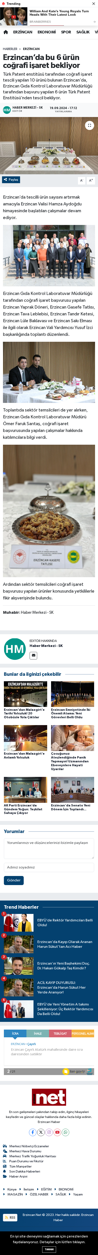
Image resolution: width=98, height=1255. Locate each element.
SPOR (66, 32)
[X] (41, 1132)
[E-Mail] (33, 655)
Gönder (14, 880)
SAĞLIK (82, 32)
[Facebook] (32, 1132)
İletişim (29, 1189)
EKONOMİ (47, 32)
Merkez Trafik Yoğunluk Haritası (32, 1156)
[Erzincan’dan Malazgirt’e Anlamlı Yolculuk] (25, 738)
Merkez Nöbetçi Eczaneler (29, 1146)
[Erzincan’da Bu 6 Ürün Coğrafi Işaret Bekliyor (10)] (49, 255)
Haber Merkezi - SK (46, 646)
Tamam (49, 1249)
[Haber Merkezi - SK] (15, 649)
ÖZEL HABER (39, 1194)
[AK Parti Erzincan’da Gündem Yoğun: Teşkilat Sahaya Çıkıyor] (25, 790)
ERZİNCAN (22, 32)
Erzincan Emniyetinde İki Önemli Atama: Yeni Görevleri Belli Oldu (70, 713)
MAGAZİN (15, 1194)
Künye (12, 1189)
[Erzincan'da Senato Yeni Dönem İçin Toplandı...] (72, 790)
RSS (12, 1217)
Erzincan (31, 49)
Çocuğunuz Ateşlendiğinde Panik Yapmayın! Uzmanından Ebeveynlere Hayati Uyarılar (70, 761)
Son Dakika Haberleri (24, 1171)
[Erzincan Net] (49, 1097)
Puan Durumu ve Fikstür (26, 1161)
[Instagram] (49, 1132)
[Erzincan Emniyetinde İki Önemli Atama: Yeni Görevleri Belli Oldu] (72, 694)
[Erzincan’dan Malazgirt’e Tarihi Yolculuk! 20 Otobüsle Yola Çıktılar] (25, 694)
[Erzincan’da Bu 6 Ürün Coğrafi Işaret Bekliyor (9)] (49, 372)
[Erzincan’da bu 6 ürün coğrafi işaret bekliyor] (49, 145)
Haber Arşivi (18, 1176)
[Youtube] (57, 1132)
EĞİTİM (46, 1189)
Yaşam (78, 1194)
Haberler (10, 49)
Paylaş (13, 179)
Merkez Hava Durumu (25, 1151)
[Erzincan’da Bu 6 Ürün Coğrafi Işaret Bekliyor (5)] (49, 510)
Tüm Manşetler (20, 1166)
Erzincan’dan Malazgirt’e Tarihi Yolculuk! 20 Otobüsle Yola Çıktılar (24, 713)
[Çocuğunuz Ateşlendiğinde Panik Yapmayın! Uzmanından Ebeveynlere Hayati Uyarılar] (72, 738)
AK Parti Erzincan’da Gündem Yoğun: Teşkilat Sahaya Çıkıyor (23, 809)
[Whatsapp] (65, 1132)
